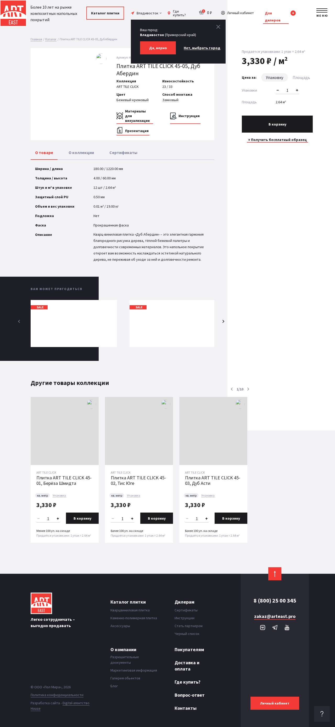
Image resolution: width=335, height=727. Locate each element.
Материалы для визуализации (137, 116)
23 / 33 (167, 86)
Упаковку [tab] (274, 77)
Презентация (137, 130)
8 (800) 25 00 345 (275, 600)
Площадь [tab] (301, 77)
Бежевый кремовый (132, 100)
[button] (103, 88)
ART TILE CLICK (127, 86)
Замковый (170, 100)
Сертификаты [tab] (123, 152)
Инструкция (189, 115)
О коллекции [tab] (81, 152)
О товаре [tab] (44, 152)
